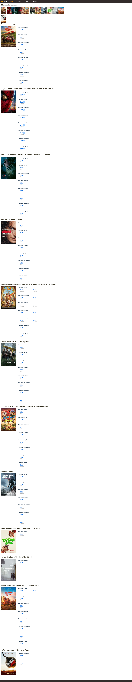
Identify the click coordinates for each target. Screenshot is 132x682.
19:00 (21, 355)
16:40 (21, 94)
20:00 (21, 29)
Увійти (27, 1)
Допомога (34, 1)
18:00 (21, 160)
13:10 (21, 562)
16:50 (21, 168)
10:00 (21, 636)
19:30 (21, 347)
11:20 (21, 412)
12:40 (21, 102)
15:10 (21, 225)
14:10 (21, 232)
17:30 (21, 37)
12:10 (21, 419)
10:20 (21, 598)
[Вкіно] (4, 1)
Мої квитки (18, 1)
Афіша (11, 1)
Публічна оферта (127, 680)
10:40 (21, 290)
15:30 (34, 290)
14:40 (34, 591)
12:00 (21, 270)
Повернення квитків (117, 680)
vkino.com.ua (4, 680)
